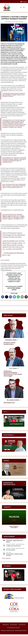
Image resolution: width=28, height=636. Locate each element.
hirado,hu (7, 260)
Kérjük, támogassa (14, 526)
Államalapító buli (9, 403)
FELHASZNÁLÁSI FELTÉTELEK (13, 627)
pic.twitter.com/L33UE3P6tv (14, 249)
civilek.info (10, 21)
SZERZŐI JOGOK (13, 624)
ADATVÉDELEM (22, 624)
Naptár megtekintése (6, 558)
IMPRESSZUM (6, 624)
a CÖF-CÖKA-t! (14, 527)
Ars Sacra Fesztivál (10, 549)
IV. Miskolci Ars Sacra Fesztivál (13, 545)
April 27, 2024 (6, 255)
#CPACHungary (6, 235)
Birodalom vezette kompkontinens (9, 343)
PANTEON (6, 460)
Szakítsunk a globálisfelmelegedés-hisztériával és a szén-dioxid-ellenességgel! (13, 373)
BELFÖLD (21, 21)
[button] (20, 7)
